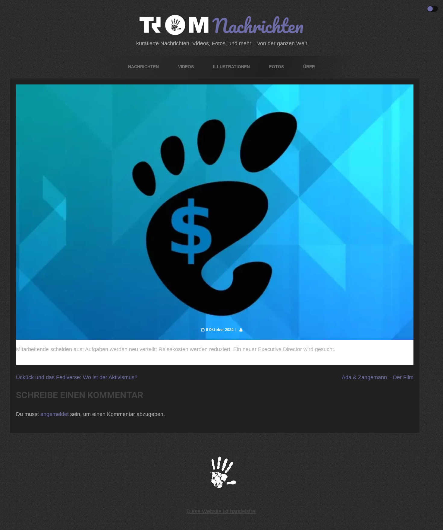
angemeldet (54, 414)
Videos (186, 66)
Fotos (276, 66)
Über (309, 66)
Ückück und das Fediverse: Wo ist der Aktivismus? (76, 377)
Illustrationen (231, 66)
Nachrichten (143, 66)
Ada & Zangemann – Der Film (377, 377)
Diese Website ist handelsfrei (221, 511)
